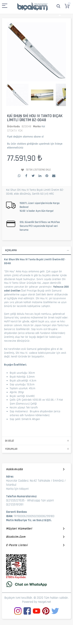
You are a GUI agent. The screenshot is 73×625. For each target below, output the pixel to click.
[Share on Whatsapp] (19, 176)
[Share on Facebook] (26, 176)
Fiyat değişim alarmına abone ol (25, 137)
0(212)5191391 (14, 504)
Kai (43, 126)
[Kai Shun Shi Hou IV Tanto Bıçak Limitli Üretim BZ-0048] (17, 95)
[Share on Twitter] (33, 176)
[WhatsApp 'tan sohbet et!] (36, 584)
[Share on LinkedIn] (40, 176)
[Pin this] (47, 176)
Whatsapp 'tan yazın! (40, 500)
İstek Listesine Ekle (38, 170)
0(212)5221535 (15, 500)
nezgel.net (44, 602)
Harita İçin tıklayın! (17, 489)
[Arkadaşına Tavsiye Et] (54, 176)
